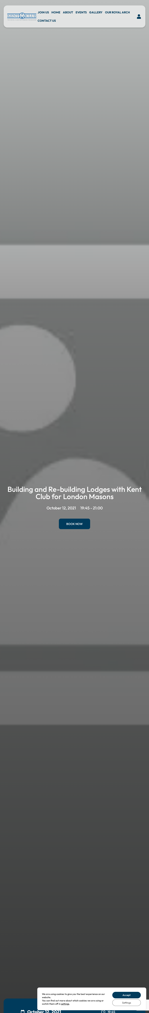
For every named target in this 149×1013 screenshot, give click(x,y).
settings (65, 1003)
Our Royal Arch (117, 12)
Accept (126, 995)
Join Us (43, 12)
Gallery (95, 12)
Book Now (74, 524)
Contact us (47, 20)
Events (81, 12)
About (68, 12)
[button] (139, 16)
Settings (126, 1002)
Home (55, 12)
